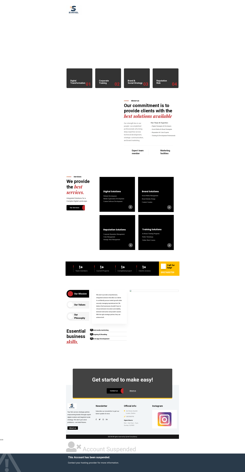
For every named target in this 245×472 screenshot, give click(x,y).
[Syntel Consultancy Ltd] (82, 10)
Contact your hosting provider (82, 462)
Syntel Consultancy (131, 436)
